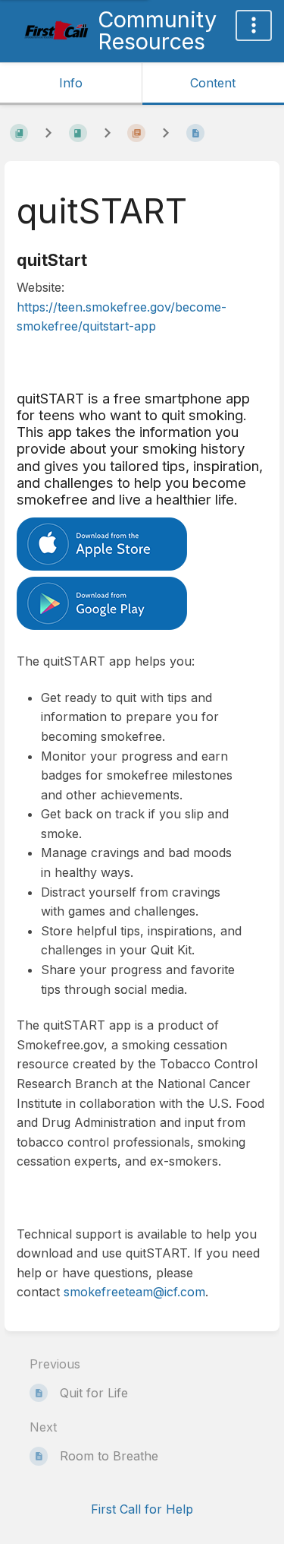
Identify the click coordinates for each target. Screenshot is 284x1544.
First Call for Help (142, 1509)
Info (71, 82)
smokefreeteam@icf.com (134, 1291)
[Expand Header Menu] (254, 25)
